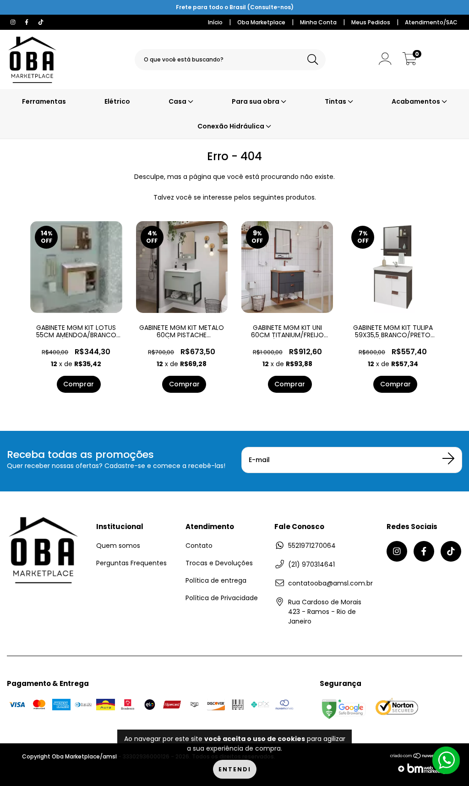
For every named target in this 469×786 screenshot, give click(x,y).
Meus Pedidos (370, 22)
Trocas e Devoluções (219, 563)
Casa (178, 101)
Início (215, 22)
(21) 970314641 (311, 564)
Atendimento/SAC (431, 22)
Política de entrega (215, 580)
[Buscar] (313, 60)
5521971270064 (312, 545)
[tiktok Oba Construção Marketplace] (41, 22)
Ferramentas (44, 101)
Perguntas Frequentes (131, 563)
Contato (199, 545)
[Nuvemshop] (418, 758)
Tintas (336, 101)
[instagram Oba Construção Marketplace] (14, 22)
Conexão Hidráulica (231, 126)
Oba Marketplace (261, 22)
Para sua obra (256, 101)
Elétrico (117, 101)
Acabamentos (417, 101)
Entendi (234, 769)
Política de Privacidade (221, 597)
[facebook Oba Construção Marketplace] (27, 22)
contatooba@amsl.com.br (330, 583)
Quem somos (118, 545)
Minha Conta (318, 22)
